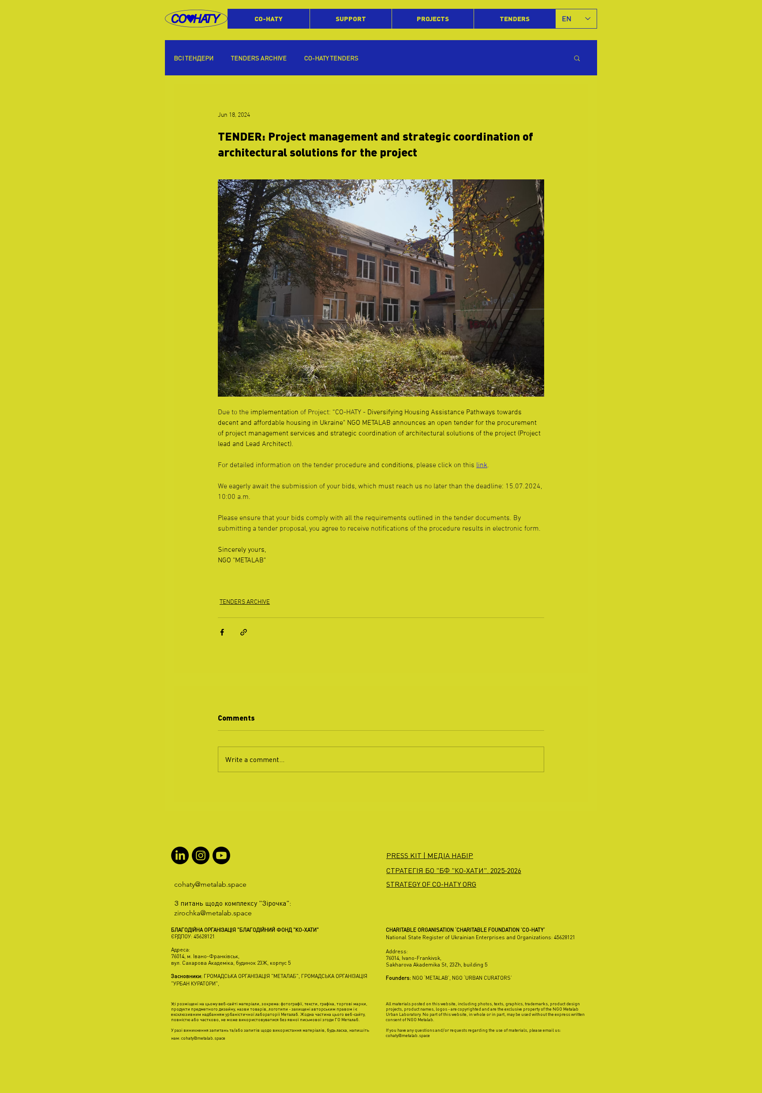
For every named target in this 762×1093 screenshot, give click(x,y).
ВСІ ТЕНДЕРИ (193, 58)
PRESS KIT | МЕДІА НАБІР (429, 855)
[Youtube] (221, 855)
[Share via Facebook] (222, 632)
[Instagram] (200, 855)
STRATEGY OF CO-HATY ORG (431, 884)
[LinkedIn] (180, 855)
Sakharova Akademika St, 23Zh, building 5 (436, 964)
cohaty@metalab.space (210, 884)
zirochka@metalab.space (213, 913)
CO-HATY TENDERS (331, 58)
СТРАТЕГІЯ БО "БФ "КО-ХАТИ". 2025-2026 (453, 870)
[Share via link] (243, 632)
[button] (577, 57)
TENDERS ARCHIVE (259, 58)
